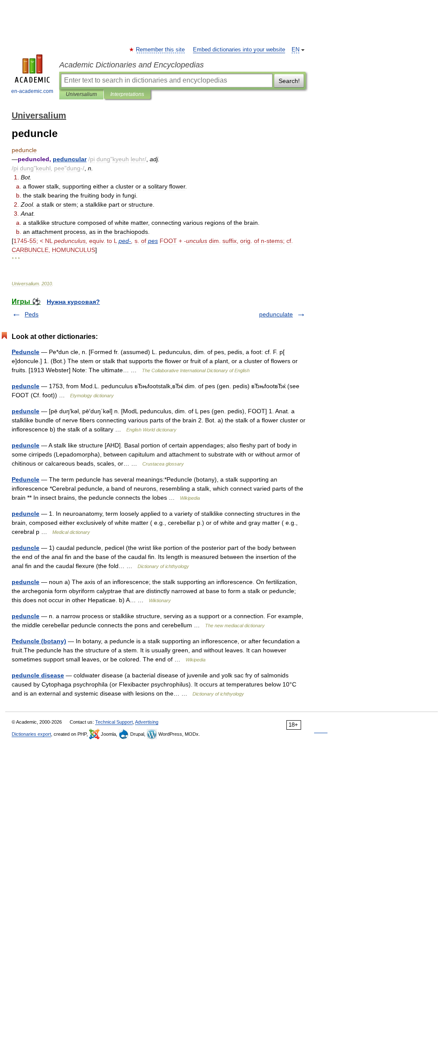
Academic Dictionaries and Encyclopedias (131, 65)
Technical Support (114, 722)
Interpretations (127, 94)
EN (295, 50)
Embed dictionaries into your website (239, 50)
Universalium (81, 94)
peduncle (25, 386)
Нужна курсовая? (73, 301)
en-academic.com (32, 91)
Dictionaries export (31, 734)
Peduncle (25, 351)
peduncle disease (38, 675)
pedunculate (276, 314)
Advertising (146, 722)
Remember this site (161, 50)
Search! (289, 80)
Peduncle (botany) (39, 641)
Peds (32, 314)
